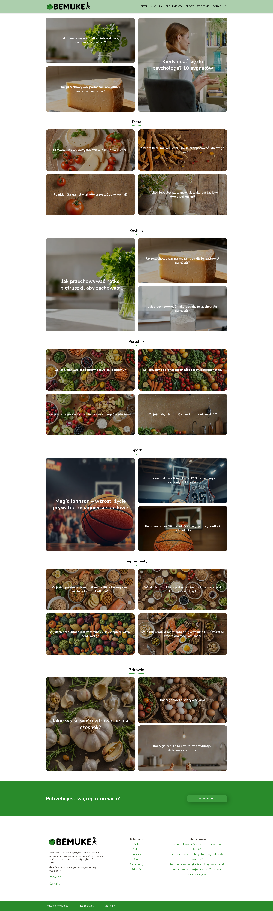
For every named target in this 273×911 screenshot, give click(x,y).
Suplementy (174, 6)
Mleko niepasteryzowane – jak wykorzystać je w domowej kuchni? (183, 195)
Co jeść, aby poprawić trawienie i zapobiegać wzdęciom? (90, 414)
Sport (189, 6)
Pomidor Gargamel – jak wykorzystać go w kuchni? (90, 195)
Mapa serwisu (86, 906)
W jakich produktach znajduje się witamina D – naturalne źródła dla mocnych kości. (183, 634)
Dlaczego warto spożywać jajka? (182, 700)
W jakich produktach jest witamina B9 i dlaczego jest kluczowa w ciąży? (182, 589)
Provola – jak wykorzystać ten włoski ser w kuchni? (90, 150)
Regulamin (109, 906)
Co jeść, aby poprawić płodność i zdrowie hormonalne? (182, 370)
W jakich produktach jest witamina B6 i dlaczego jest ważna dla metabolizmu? (90, 589)
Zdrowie (203, 6)
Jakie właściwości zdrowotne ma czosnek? (90, 724)
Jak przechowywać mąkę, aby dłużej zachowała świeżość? (182, 309)
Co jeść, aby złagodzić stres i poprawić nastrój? (183, 414)
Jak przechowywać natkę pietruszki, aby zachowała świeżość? (90, 40)
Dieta (144, 6)
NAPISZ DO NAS (207, 798)
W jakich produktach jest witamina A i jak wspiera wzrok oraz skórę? (90, 634)
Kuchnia (156, 6)
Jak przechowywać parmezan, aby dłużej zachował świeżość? (90, 89)
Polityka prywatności (57, 906)
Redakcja (55, 877)
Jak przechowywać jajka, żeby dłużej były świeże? (197, 864)
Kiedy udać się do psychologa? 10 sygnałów (182, 64)
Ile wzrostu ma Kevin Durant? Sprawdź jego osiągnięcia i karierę (183, 480)
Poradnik (219, 6)
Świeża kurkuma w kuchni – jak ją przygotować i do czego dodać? (182, 150)
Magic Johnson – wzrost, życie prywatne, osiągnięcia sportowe (90, 504)
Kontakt (54, 884)
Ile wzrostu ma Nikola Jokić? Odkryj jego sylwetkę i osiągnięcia (182, 528)
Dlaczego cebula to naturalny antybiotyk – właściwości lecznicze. (183, 748)
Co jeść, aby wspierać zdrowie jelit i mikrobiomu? (90, 370)
